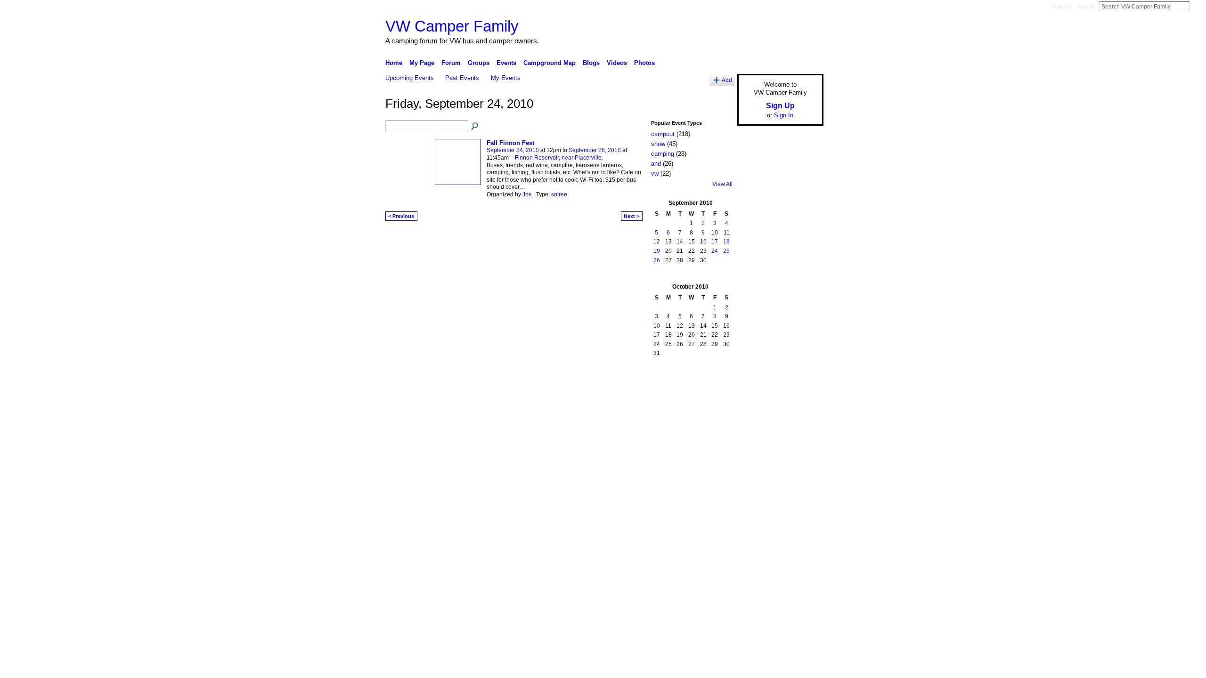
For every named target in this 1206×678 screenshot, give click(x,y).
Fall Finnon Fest (510, 142)
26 (656, 260)
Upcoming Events (409, 77)
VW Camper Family (452, 26)
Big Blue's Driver (457, 376)
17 (714, 241)
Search (1197, 6)
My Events (506, 77)
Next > (631, 216)
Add (727, 80)
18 (726, 241)
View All (722, 184)
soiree (559, 194)
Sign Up (1061, 6)
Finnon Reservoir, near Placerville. (559, 157)
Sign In (1086, 6)
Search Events (475, 126)
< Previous (401, 216)
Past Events (462, 77)
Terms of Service (802, 376)
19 (656, 251)
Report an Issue (753, 376)
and (656, 163)
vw (655, 173)
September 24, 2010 (513, 150)
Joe (527, 194)
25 (726, 251)
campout (663, 133)
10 (656, 326)
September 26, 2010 (595, 150)
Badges (716, 376)
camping (662, 153)
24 (714, 251)
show (658, 143)
